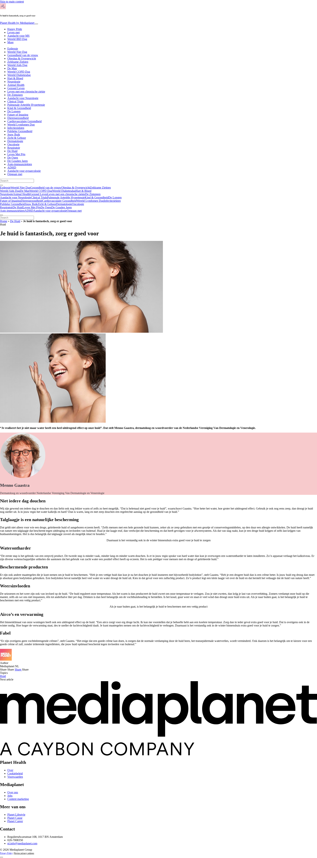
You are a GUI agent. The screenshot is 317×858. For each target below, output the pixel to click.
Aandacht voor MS (18, 35)
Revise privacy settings (24, 853)
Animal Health (15, 84)
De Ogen (12, 157)
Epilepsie (12, 48)
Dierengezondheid (18, 118)
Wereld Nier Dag (17, 51)
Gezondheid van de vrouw (22, 55)
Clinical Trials (15, 101)
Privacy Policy (6, 853)
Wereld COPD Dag (18, 71)
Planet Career (15, 821)
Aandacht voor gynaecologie (24, 170)
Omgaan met (14, 174)
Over (10, 770)
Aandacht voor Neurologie (22, 98)
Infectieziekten (15, 127)
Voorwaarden (15, 776)
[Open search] (1, 185)
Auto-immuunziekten (19, 164)
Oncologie (13, 144)
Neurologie (13, 81)
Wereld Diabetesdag (19, 75)
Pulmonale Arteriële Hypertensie (26, 104)
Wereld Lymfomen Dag (21, 124)
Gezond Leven (16, 88)
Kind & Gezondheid (19, 108)
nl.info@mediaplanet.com (22, 843)
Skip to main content (12, 1)
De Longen (14, 111)
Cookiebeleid (15, 773)
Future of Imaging (17, 114)
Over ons (12, 792)
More (10, 42)
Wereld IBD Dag (17, 39)
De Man (12, 68)
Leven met (13, 32)
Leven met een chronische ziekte (26, 91)
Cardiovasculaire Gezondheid (24, 121)
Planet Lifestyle (16, 814)
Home (3, 221)
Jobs (9, 795)
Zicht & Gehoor (16, 137)
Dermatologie (15, 141)
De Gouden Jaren (17, 160)
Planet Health (17, 22)
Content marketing (18, 799)
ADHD (11, 167)
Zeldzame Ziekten (17, 61)
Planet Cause (14, 817)
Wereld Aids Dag (17, 65)
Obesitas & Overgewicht (21, 58)
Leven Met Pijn (16, 154)
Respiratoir (13, 147)
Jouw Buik (13, 134)
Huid (3, 676)
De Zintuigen (15, 94)
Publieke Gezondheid (19, 131)
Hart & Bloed (15, 78)
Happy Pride (14, 29)
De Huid (12, 151)
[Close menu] (1, 215)
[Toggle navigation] (36, 23)
